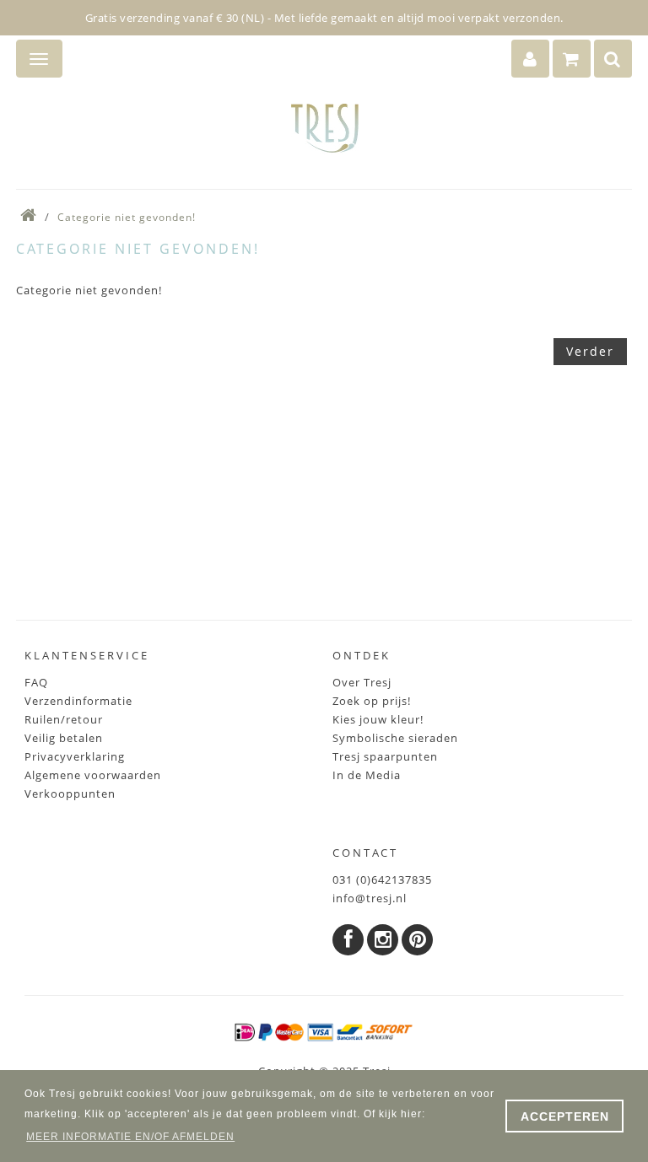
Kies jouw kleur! (378, 719)
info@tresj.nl (369, 898)
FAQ (36, 682)
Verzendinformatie (78, 700)
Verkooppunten (70, 793)
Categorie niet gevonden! (126, 217)
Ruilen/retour (63, 719)
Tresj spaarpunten (385, 756)
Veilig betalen (63, 737)
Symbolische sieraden (395, 737)
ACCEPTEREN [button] (565, 1116)
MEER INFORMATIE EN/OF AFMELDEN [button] (130, 1137)
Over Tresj (362, 682)
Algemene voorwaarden (92, 775)
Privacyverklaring (74, 756)
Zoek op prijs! (371, 700)
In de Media (366, 775)
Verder (590, 351)
